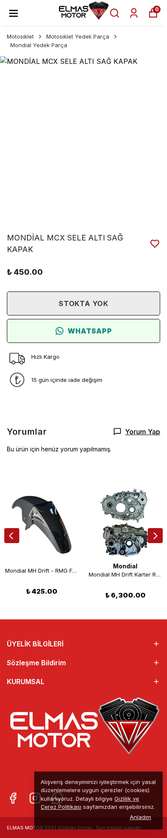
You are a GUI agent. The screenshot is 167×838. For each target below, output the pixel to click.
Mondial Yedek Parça (38, 45)
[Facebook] (13, 798)
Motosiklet (20, 36)
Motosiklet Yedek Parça (77, 36)
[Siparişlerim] (133, 13)
